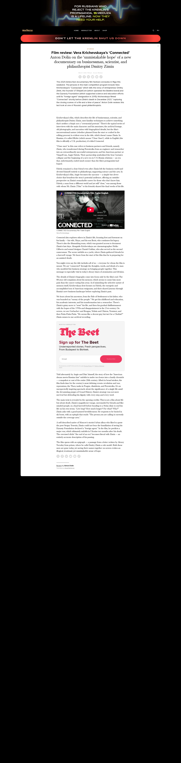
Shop (105, 30)
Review (59, 466)
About (97, 30)
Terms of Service (99, 366)
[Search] (153, 30)
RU (158, 30)
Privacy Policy (88, 366)
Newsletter (86, 30)
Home (76, 30)
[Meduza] (27, 30)
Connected (76, 88)
